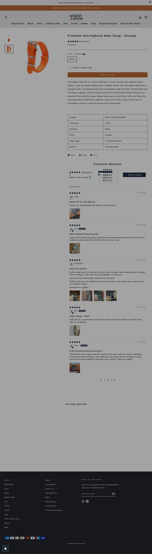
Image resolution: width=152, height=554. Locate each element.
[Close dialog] (98, 243)
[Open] (5, 548)
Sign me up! (76, 307)
